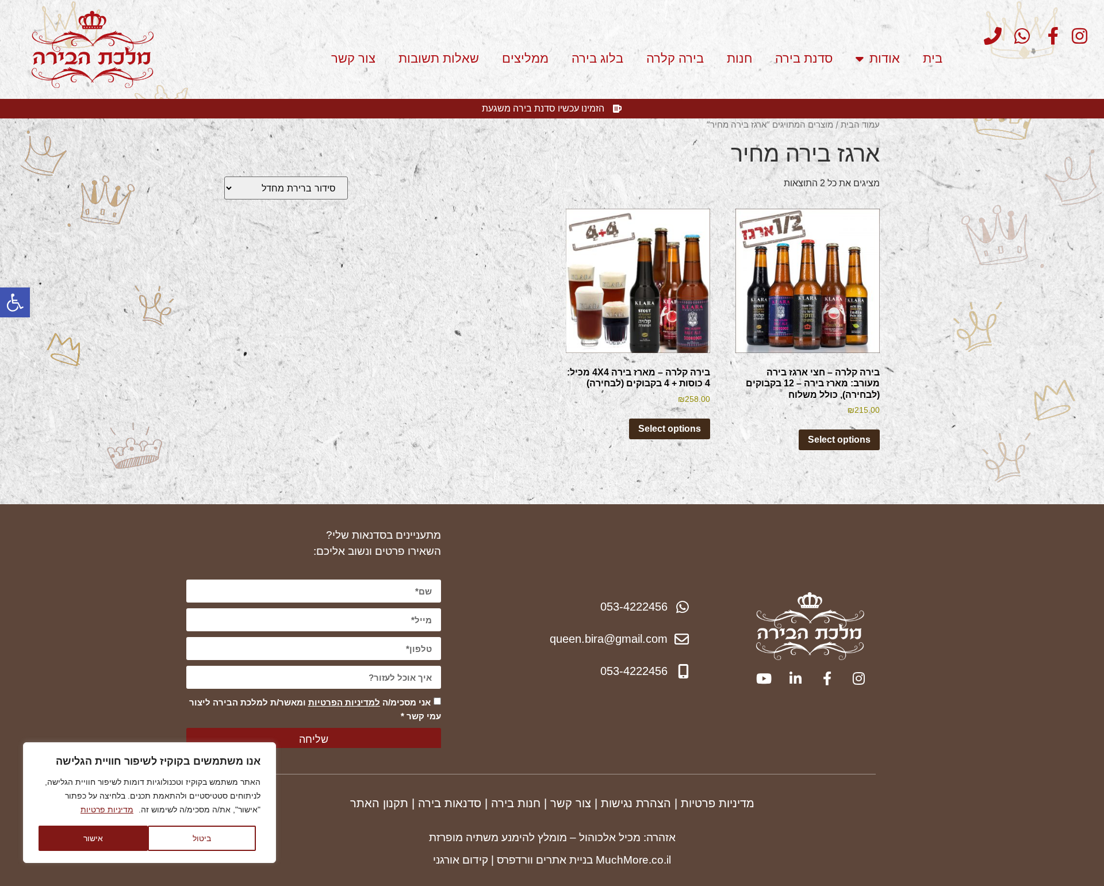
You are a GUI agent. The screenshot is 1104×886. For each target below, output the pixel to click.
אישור (93, 838)
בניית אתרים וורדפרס (545, 860)
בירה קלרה (675, 58)
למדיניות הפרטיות (344, 702)
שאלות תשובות (438, 58)
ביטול (202, 838)
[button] (15, 302)
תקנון (395, 803)
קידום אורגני (460, 860)
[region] (149, 802)
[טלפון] (989, 36)
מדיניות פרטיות (106, 809)
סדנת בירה (804, 58)
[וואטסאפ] (1017, 36)
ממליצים (525, 58)
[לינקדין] (794, 678)
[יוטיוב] (763, 678)
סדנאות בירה (449, 803)
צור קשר (353, 58)
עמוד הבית (860, 125)
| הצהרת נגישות (639, 803)
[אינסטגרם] (1074, 36)
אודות (884, 58)
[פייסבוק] (1046, 36)
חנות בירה (515, 803)
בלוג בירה (597, 58)
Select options (839, 439)
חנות (739, 58)
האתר (366, 803)
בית (932, 58)
